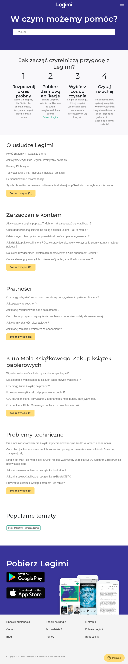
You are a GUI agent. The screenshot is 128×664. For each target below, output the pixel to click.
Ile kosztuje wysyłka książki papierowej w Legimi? (35, 392)
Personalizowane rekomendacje (25, 179)
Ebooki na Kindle (56, 622)
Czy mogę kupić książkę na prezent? (28, 386)
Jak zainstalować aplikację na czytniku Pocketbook (36, 470)
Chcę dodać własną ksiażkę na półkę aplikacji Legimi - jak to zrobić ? (47, 229)
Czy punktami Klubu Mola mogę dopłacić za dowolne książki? (42, 405)
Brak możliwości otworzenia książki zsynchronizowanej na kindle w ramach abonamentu (58, 443)
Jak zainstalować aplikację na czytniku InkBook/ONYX (38, 476)
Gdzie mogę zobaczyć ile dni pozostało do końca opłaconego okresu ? (48, 236)
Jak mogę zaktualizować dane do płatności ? (32, 310)
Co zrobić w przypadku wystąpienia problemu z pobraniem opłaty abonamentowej (54, 316)
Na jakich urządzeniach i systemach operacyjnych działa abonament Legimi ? (52, 253)
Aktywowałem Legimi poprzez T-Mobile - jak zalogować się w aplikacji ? (48, 223)
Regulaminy (92, 636)
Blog (9, 636)
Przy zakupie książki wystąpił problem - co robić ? (35, 482)
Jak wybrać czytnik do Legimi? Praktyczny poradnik (36, 160)
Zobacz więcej (21, 193)
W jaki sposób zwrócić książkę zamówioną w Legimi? (38, 373)
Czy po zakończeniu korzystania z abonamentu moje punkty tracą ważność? (51, 398)
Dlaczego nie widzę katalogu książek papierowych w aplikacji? (43, 379)
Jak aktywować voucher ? (21, 303)
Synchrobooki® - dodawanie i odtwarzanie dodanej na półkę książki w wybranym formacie (59, 185)
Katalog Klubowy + (17, 166)
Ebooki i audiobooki (18, 622)
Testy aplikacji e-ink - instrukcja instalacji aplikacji (35, 172)
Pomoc (50, 636)
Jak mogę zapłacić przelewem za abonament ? (34, 329)
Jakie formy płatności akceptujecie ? (27, 322)
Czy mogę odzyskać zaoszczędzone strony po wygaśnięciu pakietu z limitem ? (52, 297)
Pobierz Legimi (50, 117)
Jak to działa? (54, 629)
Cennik (10, 629)
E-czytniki (90, 622)
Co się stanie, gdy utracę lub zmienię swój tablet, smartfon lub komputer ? (49, 259)
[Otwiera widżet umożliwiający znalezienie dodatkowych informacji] (114, 658)
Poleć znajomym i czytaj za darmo (26, 153)
